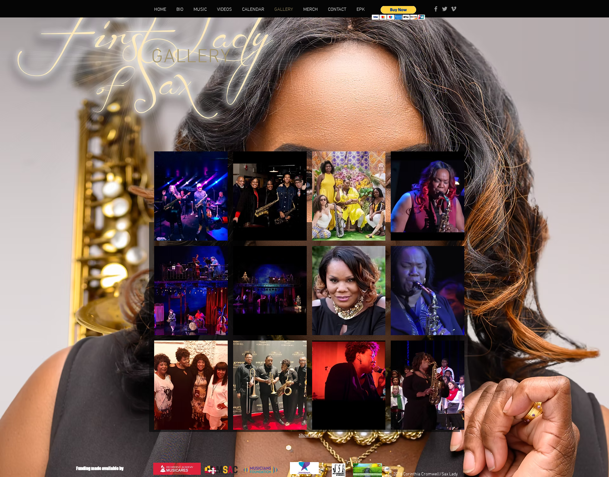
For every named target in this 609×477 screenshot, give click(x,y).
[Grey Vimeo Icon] (453, 8)
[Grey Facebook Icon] (435, 8)
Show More (309, 435)
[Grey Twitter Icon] (444, 8)
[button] (398, 12)
